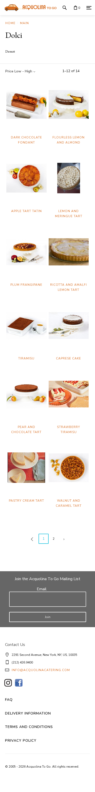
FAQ (9, 699)
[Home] (29, 7)
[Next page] (64, 539)
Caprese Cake (68, 358)
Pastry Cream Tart (26, 501)
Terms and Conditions (29, 726)
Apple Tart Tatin (26, 211)
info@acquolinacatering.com (41, 670)
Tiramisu (26, 358)
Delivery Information (28, 713)
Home (10, 23)
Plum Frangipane (26, 285)
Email (42, 589)
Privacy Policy (20, 740)
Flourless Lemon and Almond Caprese (68, 142)
